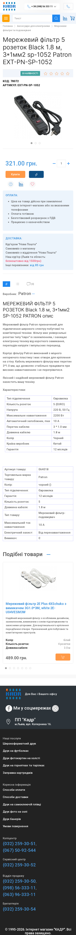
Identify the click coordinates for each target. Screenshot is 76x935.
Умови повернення (15, 826)
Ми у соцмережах (32, 708)
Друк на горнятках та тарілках (23, 765)
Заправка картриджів (17, 772)
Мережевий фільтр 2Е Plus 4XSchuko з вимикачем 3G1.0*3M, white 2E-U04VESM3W (36, 608)
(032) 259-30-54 (19, 909)
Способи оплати (14, 789)
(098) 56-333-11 (19, 887)
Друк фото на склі (15, 811)
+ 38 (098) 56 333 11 (42, 6)
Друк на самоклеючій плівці (22, 804)
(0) (32, 284)
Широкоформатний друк (19, 743)
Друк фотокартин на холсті (21, 758)
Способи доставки (15, 797)
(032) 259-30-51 (19, 843)
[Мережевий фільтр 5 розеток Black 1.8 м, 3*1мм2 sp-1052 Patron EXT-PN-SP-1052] (38, 115)
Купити (15, 174)
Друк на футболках (16, 750)
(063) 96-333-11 (19, 894)
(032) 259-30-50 (19, 881)
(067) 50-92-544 (19, 850)
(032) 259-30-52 (19, 865)
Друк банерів (12, 819)
